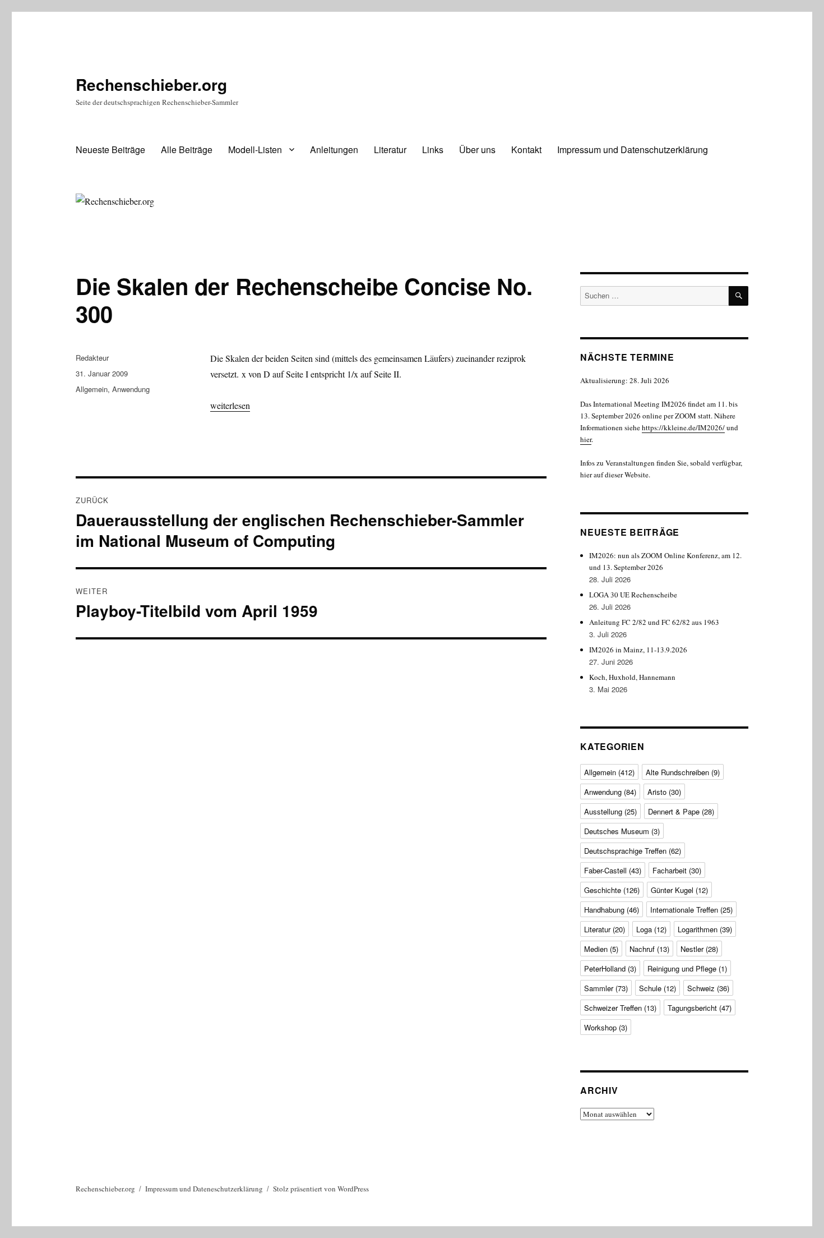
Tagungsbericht (700, 1007)
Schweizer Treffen (620, 1007)
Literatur (390, 149)
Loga (651, 929)
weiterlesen (230, 405)
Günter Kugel (679, 890)
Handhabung (611, 909)
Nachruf (649, 949)
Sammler (606, 988)
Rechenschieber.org (151, 84)
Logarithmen (705, 929)
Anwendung (131, 389)
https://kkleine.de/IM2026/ (683, 427)
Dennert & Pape (681, 811)
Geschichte (612, 890)
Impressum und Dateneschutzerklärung (204, 1189)
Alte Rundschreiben (683, 772)
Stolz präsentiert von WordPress (321, 1189)
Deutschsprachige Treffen (632, 850)
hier (585, 439)
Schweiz (708, 988)
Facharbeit (676, 870)
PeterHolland (610, 968)
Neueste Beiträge (110, 149)
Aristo (664, 791)
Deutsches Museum (622, 831)
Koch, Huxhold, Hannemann (632, 677)
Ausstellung (610, 811)
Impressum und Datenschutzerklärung (632, 149)
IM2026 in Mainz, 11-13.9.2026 (638, 650)
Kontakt (526, 149)
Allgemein (92, 389)
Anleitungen (334, 149)
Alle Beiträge (186, 149)
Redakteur (92, 357)
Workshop (605, 1027)
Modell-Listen (255, 149)
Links (432, 149)
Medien (601, 949)
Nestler (699, 949)
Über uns (477, 149)
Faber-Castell (612, 870)
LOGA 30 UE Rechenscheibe (633, 595)
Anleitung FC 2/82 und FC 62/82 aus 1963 (654, 622)
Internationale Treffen (691, 909)
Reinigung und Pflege (687, 968)
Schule (657, 988)
